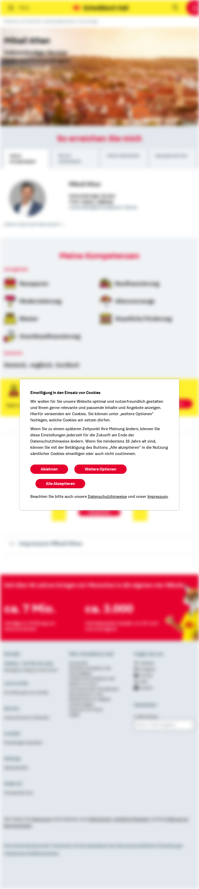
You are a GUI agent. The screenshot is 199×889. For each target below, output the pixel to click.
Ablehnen (49, 469)
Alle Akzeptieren (60, 483)
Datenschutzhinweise (107, 496)
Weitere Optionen (100, 469)
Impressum (157, 496)
